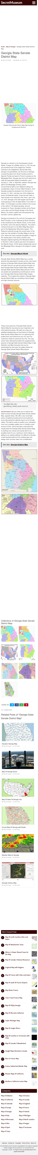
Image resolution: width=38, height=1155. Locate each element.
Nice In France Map (12, 1059)
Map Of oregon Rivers (12, 1028)
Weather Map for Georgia (10, 855)
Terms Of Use (26, 1143)
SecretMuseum (11, 2)
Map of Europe (6, 1108)
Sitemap (4, 1143)
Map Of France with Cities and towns (18, 975)
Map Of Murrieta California (14, 1013)
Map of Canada (24, 1100)
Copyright (18, 1143)
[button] (34, 2)
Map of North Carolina (26, 1119)
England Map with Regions (14, 967)
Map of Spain (5, 1127)
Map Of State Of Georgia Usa (12, 799)
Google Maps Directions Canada (16, 1051)
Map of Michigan (25, 1115)
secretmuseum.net (7, 411)
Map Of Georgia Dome (9, 771)
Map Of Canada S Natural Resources (17, 960)
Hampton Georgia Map (9, 744)
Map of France (24, 1108)
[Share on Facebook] (17, 704)
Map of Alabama (6, 1096)
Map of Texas (5, 1131)
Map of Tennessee (25, 1127)
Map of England (24, 1104)
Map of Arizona (24, 1096)
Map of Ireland (24, 1112)
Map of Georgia (7, 60)
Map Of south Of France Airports (16, 983)
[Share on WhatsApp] (21, 704)
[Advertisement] (19, 26)
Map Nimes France (11, 990)
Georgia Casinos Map (9, 883)
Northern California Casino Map (16, 1081)
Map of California (7, 1100)
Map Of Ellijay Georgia (12, 1005)
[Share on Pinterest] (26, 704)
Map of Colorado (6, 1104)
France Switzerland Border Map (16, 1066)
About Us (33, 1143)
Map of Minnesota (7, 1119)
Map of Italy (5, 1115)
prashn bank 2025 (19, 1151)
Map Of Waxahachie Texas (14, 945)
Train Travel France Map (13, 998)
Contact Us (11, 1143)
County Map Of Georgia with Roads (14, 827)
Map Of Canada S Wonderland (15, 1043)
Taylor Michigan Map (12, 1021)
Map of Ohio (5, 1123)
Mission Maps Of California (14, 1074)
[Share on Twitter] (12, 704)
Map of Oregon (24, 1123)
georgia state (8, 710)
